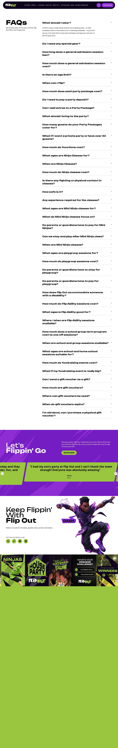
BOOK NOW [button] (108, 5)
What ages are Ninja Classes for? (66, 155)
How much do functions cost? (63, 147)
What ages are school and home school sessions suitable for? (70, 353)
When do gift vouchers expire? (63, 404)
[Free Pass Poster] (97, 570)
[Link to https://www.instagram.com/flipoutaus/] (50, 570)
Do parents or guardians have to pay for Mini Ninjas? (73, 227)
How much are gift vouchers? (62, 387)
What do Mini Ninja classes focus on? (68, 216)
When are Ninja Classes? (59, 163)
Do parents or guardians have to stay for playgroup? (71, 271)
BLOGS (72, 5)
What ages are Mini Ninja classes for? (69, 208)
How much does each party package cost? (72, 91)
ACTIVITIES (27, 5)
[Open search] (99, 5)
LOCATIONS (41, 5)
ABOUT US (55, 5)
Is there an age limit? (56, 74)
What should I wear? (56, 22)
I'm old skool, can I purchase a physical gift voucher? (71, 414)
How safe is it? (52, 191)
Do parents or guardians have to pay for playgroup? (70, 282)
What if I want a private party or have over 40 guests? (74, 137)
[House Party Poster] (26, 570)
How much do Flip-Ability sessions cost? (70, 303)
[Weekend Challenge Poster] (74, 570)
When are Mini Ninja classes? (62, 244)
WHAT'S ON (49, 5)
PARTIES (33, 5)
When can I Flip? (53, 83)
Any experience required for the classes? (70, 200)
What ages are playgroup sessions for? (70, 253)
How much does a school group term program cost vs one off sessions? (74, 333)
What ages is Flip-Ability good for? (66, 312)
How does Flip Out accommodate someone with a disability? (72, 294)
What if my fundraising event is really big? (71, 371)
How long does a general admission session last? (72, 53)
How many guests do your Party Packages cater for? (72, 126)
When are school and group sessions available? (75, 343)
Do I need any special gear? (61, 43)
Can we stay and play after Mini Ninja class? (73, 236)
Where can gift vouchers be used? (66, 396)
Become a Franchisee (82, 5)
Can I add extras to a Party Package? (68, 108)
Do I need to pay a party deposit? (65, 99)
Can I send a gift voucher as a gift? (66, 379)
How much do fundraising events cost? (69, 362)
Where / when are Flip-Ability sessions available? (68, 322)
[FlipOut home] (11, 5)
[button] (8, 541)
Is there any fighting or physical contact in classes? (71, 182)
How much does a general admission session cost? (73, 65)
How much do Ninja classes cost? (65, 172)
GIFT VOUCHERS (65, 5)
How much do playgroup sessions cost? (70, 261)
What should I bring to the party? (65, 116)
